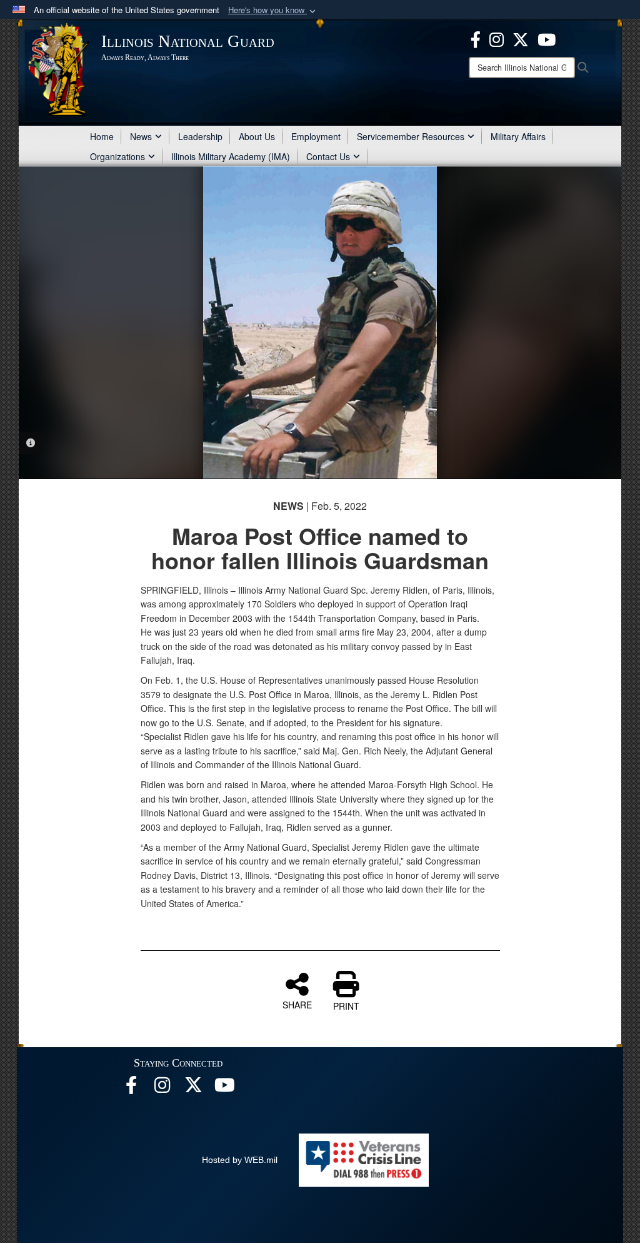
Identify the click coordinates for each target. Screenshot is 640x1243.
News (141, 136)
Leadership (200, 136)
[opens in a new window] (520, 38)
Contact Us (328, 156)
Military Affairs (518, 136)
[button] (273, 10)
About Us (257, 136)
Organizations (117, 156)
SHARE (297, 1004)
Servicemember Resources (410, 136)
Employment (316, 136)
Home (102, 136)
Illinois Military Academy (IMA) (230, 156)
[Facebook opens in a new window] (476, 38)
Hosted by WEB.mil (240, 1160)
